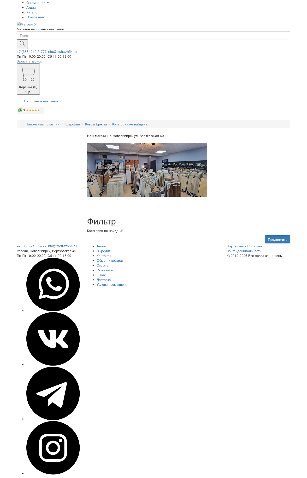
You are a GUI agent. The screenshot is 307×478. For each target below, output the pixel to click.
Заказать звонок (29, 61)
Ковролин (72, 124)
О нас (101, 274)
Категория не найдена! (130, 124)
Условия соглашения (113, 284)
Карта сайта (236, 245)
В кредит (103, 250)
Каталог (32, 12)
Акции (31, 7)
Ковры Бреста (96, 124)
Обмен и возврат (110, 260)
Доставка (104, 279)
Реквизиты (105, 269)
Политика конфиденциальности (244, 248)
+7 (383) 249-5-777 (32, 51)
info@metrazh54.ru (62, 51)
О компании (36, 2)
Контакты (104, 255)
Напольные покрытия (41, 101)
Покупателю (36, 16)
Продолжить (277, 239)
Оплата (102, 265)
